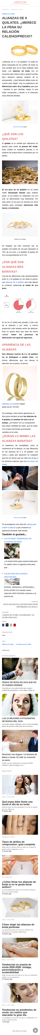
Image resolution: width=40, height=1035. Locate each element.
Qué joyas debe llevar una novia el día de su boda (17, 803)
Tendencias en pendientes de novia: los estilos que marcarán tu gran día (19, 1012)
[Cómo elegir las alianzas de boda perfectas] (20, 907)
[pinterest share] (15, 625)
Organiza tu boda (17, 9)
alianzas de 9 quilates (15, 282)
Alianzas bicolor (18, 517)
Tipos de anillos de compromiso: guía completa (18, 843)
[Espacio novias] (20, 3)
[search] (37, 3)
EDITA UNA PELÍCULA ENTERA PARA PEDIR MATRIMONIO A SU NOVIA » (20, 605)
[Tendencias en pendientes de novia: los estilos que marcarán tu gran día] (20, 993)
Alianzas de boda (18, 127)
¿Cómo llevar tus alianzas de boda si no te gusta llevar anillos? (19, 884)
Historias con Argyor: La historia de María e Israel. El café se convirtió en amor (19, 757)
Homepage (5, 9)
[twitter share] (7, 624)
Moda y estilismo (8, 797)
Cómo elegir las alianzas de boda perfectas (18, 925)
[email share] (11, 625)
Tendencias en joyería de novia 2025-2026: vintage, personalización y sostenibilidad (17, 968)
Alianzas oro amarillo (10, 404)
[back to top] (35, 1030)
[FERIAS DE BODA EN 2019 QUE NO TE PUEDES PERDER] (20, 669)
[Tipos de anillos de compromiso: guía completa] (20, 825)
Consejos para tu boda (23, 644)
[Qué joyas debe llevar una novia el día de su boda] (20, 785)
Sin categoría (7, 877)
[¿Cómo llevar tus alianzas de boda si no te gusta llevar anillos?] (20, 865)
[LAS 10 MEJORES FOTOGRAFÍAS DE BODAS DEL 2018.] (20, 705)
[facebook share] (3, 625)
